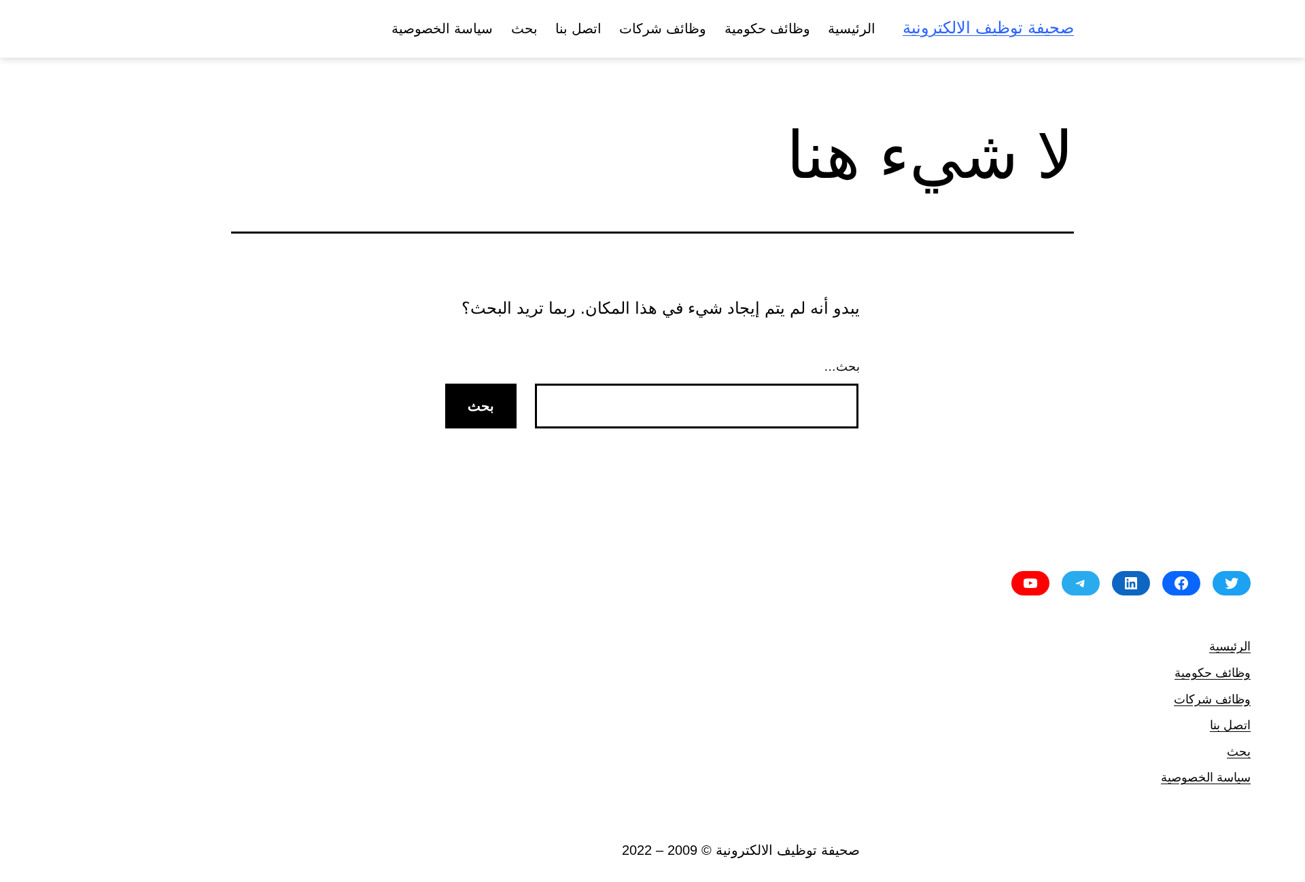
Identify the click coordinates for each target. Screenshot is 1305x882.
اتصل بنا (578, 28)
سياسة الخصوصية (442, 28)
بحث (524, 28)
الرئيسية (851, 28)
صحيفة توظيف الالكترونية (988, 27)
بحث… (842, 366)
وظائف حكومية (767, 28)
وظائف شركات (662, 28)
